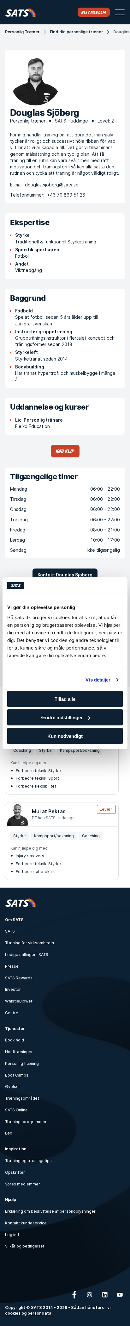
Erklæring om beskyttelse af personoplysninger (50, 1211)
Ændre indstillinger (61, 717)
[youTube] (120, 1295)
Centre (11, 1012)
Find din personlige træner (76, 31)
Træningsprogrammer (26, 1121)
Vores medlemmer (22, 1184)
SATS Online (16, 1110)
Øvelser (12, 1086)
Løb (8, 1133)
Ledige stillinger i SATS (26, 954)
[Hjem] (20, 12)
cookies (13, 1313)
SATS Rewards (18, 978)
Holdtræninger (19, 1051)
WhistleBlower (18, 1001)
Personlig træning (22, 1063)
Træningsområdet (22, 1098)
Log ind (12, 1234)
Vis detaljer (98, 679)
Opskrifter (15, 1172)
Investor (13, 989)
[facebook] (74, 1295)
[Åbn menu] (120, 12)
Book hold (14, 1040)
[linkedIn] (105, 1295)
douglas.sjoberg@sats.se (52, 184)
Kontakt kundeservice (26, 1223)
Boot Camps (16, 1075)
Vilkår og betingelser (24, 1246)
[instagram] (90, 1295)
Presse (12, 966)
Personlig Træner (22, 31)
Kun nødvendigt (65, 735)
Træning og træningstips (28, 1160)
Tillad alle (65, 698)
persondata (39, 1313)
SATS (10, 931)
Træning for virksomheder (30, 942)
